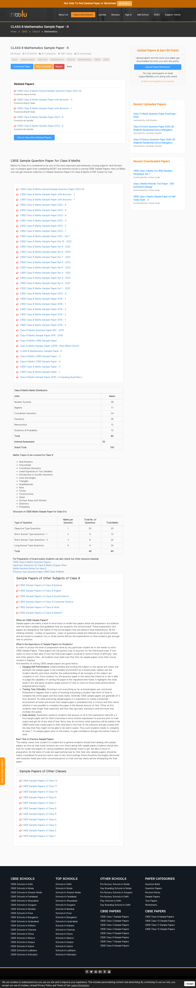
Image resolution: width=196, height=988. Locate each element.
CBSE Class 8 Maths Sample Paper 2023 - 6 (40, 117)
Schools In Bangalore (66, 917)
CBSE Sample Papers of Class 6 (39, 808)
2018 (106, 59)
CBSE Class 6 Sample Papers (114, 937)
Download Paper (22, 66)
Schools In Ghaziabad (66, 900)
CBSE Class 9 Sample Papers (159, 916)
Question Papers (153, 888)
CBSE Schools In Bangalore (24, 917)
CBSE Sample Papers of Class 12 (40, 780)
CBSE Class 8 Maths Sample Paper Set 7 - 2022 (44, 257)
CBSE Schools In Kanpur (23, 942)
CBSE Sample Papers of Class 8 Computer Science (46, 601)
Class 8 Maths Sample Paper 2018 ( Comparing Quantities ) (50, 377)
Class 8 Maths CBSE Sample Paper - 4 (40, 361)
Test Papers (151, 900)
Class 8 (36, 31)
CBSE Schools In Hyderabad (25, 921)
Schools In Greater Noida (68, 892)
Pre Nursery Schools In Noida (115, 884)
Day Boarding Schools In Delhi (115, 905)
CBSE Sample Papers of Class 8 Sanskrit (40, 612)
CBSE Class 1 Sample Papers (114, 916)
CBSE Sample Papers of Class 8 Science (40, 585)
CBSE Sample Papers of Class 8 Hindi (39, 607)
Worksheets (151, 905)
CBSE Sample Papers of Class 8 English (40, 590)
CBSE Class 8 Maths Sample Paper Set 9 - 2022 (44, 246)
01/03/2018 (30, 53)
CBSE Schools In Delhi (22, 884)
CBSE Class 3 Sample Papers (114, 925)
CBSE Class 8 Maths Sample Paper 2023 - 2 (42, 225)
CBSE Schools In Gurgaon (24, 905)
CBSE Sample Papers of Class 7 (39, 802)
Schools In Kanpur (65, 942)
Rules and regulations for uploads (158, 81)
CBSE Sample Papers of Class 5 (39, 813)
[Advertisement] (68, 74)
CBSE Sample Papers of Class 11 (40, 786)
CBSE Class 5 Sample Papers (114, 933)
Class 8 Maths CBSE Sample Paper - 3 (39, 356)
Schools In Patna (64, 933)
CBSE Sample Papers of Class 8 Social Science (44, 596)
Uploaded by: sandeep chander (147, 133)
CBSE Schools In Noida (22, 888)
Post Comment (43, 66)
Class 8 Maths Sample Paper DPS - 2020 (41, 335)
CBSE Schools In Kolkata (23, 925)
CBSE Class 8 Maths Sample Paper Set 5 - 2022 (44, 267)
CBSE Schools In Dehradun (24, 954)
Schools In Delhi (64, 884)
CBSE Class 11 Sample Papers (160, 925)
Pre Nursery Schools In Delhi (114, 896)
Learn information (80, 985)
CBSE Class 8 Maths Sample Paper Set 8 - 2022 (44, 251)
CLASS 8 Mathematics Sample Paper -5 (40, 351)
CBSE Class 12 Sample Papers (160, 929)
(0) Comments (48, 53)
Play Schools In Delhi (110, 900)
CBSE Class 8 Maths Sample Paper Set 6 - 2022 (44, 262)
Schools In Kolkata (65, 925)
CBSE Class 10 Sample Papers (160, 920)
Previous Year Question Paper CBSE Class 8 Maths (38, 571)
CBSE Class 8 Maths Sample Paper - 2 (39, 366)
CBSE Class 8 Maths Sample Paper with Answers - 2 (44, 99)
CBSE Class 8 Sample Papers (114, 945)
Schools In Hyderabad (66, 921)
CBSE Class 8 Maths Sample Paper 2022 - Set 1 (44, 236)
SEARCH (125, 3)
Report (59, 66)
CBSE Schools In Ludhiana (24, 950)
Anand (16, 53)
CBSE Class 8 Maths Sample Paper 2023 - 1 (42, 231)
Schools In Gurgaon (65, 905)
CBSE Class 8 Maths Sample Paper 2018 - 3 (42, 325)
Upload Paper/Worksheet (157, 67)
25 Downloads (83, 53)
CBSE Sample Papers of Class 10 (40, 791)
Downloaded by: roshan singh (146, 177)
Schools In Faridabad (66, 896)
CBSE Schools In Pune (22, 913)
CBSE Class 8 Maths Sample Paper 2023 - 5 (40, 125)
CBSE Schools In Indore (22, 946)
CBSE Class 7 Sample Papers (114, 941)
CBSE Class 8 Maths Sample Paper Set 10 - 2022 (45, 241)
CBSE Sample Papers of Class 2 (39, 830)
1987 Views (66, 53)
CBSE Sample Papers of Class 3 (39, 824)
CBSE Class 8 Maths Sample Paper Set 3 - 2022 (44, 277)
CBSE (24, 31)
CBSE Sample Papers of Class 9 (39, 797)
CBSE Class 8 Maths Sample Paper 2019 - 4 (42, 293)
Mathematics (84, 59)
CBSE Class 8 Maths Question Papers (32, 562)
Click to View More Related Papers (34, 137)
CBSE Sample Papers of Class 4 (40, 819)
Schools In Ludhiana (65, 950)
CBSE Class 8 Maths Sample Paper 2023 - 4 (42, 215)
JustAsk (102, 14)
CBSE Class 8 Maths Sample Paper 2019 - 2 (42, 314)
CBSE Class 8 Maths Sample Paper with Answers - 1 (44, 108)
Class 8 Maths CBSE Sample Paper (38, 340)
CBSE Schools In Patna (22, 933)
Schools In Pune (64, 913)
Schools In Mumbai (65, 909)
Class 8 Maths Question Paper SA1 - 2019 (41, 330)
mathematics (57, 59)
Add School (143, 14)
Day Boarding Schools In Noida (115, 888)
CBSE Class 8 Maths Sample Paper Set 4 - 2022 (45, 272)
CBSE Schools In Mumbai (23, 909)
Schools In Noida (64, 888)
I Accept (189, 984)
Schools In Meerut (65, 938)
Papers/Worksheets (83, 14)
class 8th (42, 59)
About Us (63, 14)
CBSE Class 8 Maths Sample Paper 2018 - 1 (42, 304)
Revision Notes (152, 892)
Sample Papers (152, 896)
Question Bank (152, 884)
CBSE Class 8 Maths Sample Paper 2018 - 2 (42, 298)
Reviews (115, 14)
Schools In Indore (64, 946)
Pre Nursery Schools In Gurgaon (116, 892)
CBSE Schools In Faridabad (24, 896)
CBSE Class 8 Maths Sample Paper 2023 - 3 (42, 220)
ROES (157, 14)
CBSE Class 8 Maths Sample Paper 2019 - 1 (42, 319)
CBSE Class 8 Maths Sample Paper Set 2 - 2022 (44, 283)
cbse (14, 59)
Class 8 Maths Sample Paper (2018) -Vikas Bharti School (49, 345)
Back (69, 66)
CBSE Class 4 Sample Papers (114, 929)
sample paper (27, 59)
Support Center (173, 14)
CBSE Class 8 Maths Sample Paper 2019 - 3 (42, 309)
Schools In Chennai (65, 929)
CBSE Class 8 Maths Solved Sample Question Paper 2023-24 (49, 90)
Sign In (128, 14)
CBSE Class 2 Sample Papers (114, 920)
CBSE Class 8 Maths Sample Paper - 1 (39, 371)
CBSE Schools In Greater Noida (26, 892)
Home (14, 31)
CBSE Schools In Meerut (23, 938)
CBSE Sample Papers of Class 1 (39, 836)
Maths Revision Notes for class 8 (29, 568)
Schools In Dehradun (66, 954)
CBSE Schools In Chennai (23, 929)
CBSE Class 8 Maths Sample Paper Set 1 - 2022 (44, 288)
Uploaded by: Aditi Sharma (145, 120)
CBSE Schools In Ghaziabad (24, 900)
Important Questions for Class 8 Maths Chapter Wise (39, 565)
